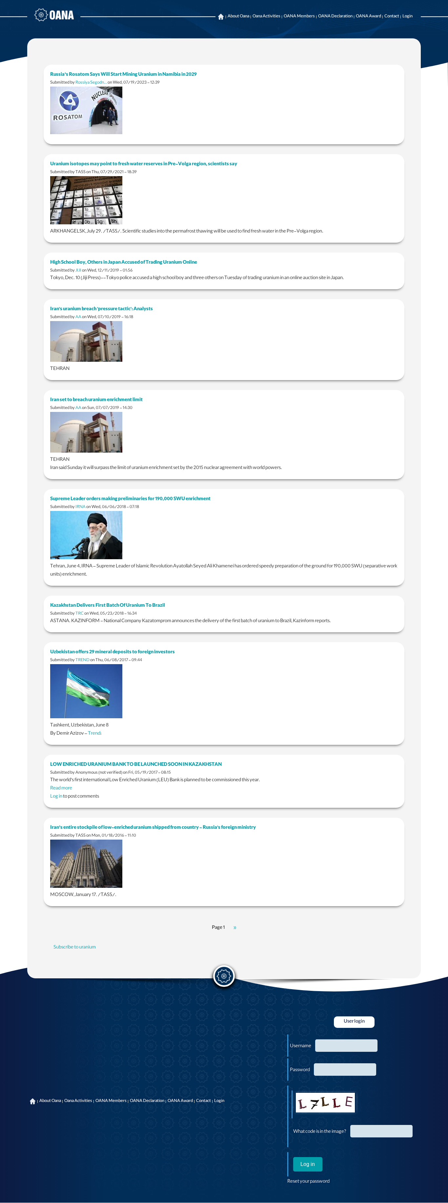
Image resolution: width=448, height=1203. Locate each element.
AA (78, 317)
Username (300, 1046)
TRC (79, 613)
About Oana (238, 16)
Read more (61, 789)
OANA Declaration (335, 16)
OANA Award (368, 16)
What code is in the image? (319, 1132)
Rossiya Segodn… (91, 82)
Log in (56, 797)
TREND (82, 660)
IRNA (80, 507)
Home (220, 17)
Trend (94, 734)
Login (407, 16)
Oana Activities (266, 16)
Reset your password (308, 1182)
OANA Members (299, 16)
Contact (391, 16)
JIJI (78, 270)
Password (300, 1070)
